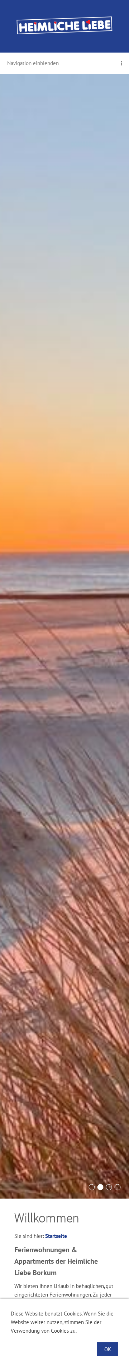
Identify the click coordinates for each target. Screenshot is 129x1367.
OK (107, 1349)
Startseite (56, 1236)
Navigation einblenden (33, 63)
